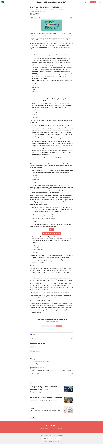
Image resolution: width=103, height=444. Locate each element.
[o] (68, 389)
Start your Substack (48, 438)
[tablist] (35, 347)
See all (32, 417)
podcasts (68, 33)
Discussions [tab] (39, 383)
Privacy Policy (60, 330)
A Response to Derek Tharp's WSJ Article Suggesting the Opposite (43, 400)
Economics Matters (34, 42)
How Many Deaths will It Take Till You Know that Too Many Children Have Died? (45, 411)
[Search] (86, 2)
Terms (54, 435)
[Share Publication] (88, 2)
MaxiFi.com (46, 292)
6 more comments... (34, 376)
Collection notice (59, 435)
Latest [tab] (34, 383)
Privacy (51, 435)
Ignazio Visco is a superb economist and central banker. (41, 391)
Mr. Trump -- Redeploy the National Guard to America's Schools (45, 407)
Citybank (34, 73)
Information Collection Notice (51, 330)
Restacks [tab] (37, 347)
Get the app (57, 438)
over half (38, 120)
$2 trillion (44, 101)
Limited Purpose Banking (41, 193)
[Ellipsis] (73, 358)
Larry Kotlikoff (36, 13)
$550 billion (47, 185)
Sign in (99, 2)
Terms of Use (57, 328)
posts (62, 33)
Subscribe (93, 2)
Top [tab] (31, 383)
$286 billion (34, 185)
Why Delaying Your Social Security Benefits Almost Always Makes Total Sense (46, 398)
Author (34, 359)
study (43, 261)
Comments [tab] (33, 347)
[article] (51, 390)
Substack (45, 441)
